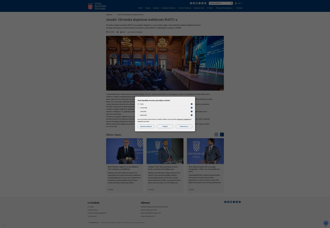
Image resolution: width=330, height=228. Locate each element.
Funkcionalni (143, 108)
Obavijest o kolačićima (183, 119)
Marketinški (143, 115)
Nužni (142, 104)
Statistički (143, 111)
